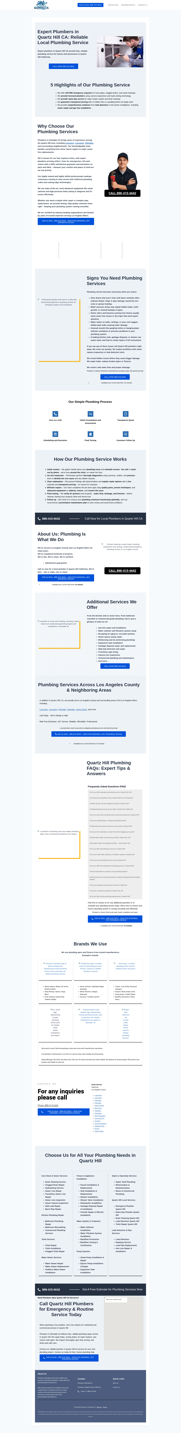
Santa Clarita (81, 709)
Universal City (99, 1118)
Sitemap (99, 1407)
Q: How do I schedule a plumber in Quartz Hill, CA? (106, 891)
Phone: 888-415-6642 (48, 1105)
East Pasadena (100, 1116)
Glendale (98, 1111)
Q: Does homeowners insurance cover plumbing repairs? (109, 871)
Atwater (97, 1121)
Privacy (105, 1407)
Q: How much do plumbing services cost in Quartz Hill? (108, 860)
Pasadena (98, 1113)
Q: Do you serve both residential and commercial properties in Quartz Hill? (114, 815)
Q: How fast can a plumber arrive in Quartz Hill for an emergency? (111, 798)
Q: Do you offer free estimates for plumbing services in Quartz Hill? (112, 866)
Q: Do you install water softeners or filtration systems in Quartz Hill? (112, 854)
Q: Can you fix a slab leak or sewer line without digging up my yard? (112, 832)
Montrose (98, 1108)
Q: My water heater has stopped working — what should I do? (110, 843)
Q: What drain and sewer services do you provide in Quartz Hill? (111, 826)
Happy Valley (99, 1131)
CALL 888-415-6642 (122, 193)
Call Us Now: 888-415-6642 (90, 5)
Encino (97, 1129)
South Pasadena (100, 1124)
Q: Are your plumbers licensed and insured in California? (108, 885)
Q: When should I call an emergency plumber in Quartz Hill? (109, 803)
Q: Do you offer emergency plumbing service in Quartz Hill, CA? (111, 792)
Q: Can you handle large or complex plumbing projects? (108, 820)
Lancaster (69, 143)
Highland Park (99, 1126)
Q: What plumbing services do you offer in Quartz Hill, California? (111, 809)
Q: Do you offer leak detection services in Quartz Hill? (107, 849)
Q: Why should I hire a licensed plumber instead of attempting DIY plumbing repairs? (115, 878)
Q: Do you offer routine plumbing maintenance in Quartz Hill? (110, 896)
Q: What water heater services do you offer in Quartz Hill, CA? (110, 837)
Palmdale (89, 143)
